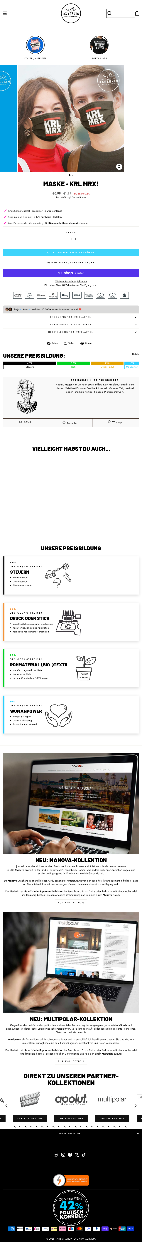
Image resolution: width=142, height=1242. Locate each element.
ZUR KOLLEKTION (71, 902)
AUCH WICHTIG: (70, 1133)
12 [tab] (75, 1126)
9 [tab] (58, 1126)
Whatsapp (117, 422)
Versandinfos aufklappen (71, 324)
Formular (71, 423)
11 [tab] (69, 1126)
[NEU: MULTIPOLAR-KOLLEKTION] (71, 962)
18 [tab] (108, 1126)
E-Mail (27, 422)
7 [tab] (47, 1126)
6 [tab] (42, 1126)
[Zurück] (6, 1105)
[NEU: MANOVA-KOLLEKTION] (71, 803)
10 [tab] (64, 1126)
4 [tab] (30, 1126)
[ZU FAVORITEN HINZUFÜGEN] (7, 461)
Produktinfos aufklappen (71, 316)
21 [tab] (125, 1126)
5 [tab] (36, 1126)
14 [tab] (86, 1126)
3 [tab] (25, 1126)
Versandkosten (79, 197)
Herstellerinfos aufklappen (71, 331)
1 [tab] (14, 1126)
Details (135, 354)
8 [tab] (53, 1126)
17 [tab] (103, 1126)
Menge (71, 232)
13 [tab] (80, 1126)
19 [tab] (114, 1126)
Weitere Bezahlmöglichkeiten (71, 281)
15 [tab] (91, 1126)
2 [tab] (19, 1126)
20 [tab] (119, 1126)
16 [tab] (97, 1126)
